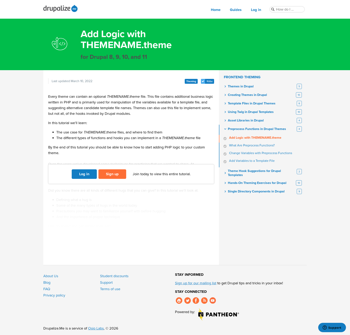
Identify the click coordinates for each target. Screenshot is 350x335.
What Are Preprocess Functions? (252, 145)
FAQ (46, 289)
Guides (236, 9)
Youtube (212, 300)
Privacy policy (54, 295)
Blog (46, 282)
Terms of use (110, 289)
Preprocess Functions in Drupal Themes (257, 129)
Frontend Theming (242, 77)
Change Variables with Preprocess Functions (260, 153)
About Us (50, 276)
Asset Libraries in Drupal (246, 120)
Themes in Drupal (241, 86)
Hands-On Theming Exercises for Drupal (257, 183)
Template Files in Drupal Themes (251, 103)
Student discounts (114, 276)
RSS (204, 300)
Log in (256, 9)
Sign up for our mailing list (195, 283)
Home (216, 9)
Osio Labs (96, 328)
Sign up (112, 174)
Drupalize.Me (61, 8)
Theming (191, 81)
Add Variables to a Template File (252, 161)
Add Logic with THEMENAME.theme (255, 138)
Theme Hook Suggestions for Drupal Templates (254, 173)
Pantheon (218, 314)
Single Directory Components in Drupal (256, 191)
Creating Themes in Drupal (247, 95)
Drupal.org (179, 300)
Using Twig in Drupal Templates (251, 112)
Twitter (187, 300)
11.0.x (209, 81)
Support (106, 282)
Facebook (196, 300)
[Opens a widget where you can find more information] (332, 328)
